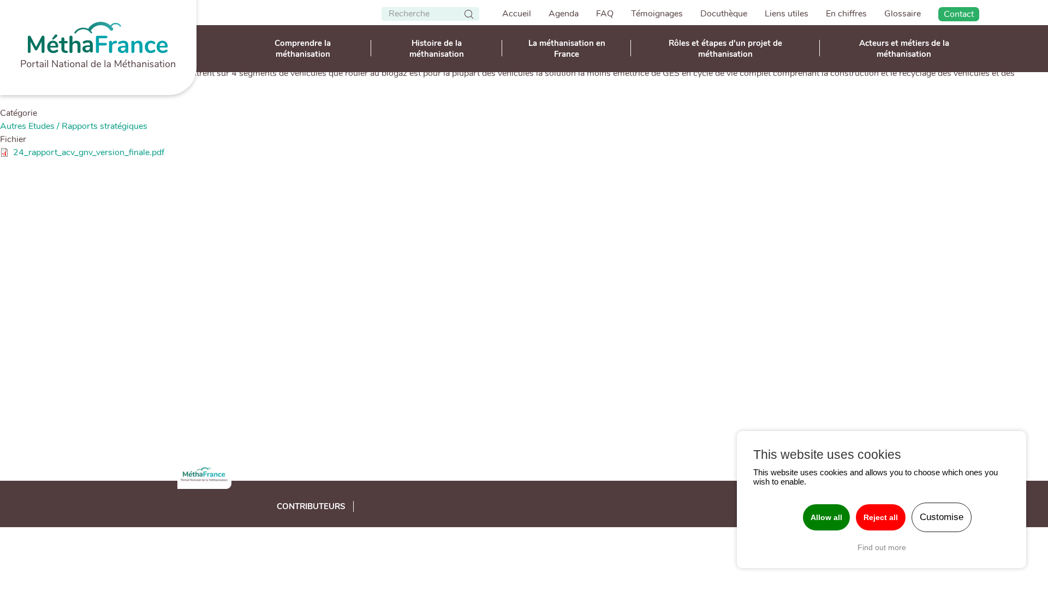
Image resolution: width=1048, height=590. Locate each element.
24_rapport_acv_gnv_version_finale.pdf (88, 152)
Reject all (881, 517)
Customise (941, 517)
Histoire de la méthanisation (436, 49)
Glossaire (902, 14)
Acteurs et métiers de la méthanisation (904, 49)
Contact (959, 14)
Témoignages (657, 14)
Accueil (516, 14)
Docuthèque (723, 14)
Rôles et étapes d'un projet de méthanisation (725, 49)
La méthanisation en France (566, 49)
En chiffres (846, 14)
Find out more (882, 547)
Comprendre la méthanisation (303, 49)
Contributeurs (311, 506)
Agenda (564, 14)
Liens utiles (786, 14)
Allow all (826, 517)
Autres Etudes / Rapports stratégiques (73, 126)
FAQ (605, 14)
